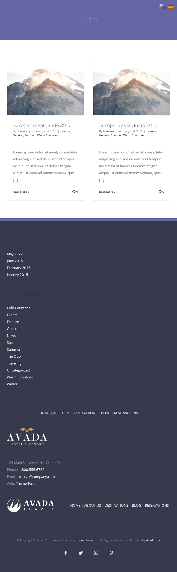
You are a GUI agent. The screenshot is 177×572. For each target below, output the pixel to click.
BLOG (105, 412)
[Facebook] (65, 552)
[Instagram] (96, 552)
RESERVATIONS (126, 412)
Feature (65, 131)
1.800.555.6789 (31, 469)
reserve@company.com (36, 476)
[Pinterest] (111, 552)
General (18, 135)
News (11, 335)
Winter (12, 384)
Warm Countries (47, 135)
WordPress (153, 540)
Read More (20, 192)
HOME (44, 412)
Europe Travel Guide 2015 (37, 87)
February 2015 (18, 267)
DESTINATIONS (85, 412)
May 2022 (15, 254)
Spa (10, 342)
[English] (163, 7)
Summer (30, 135)
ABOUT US (61, 412)
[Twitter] (80, 552)
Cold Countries (18, 307)
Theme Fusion (85, 540)
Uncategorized (18, 370)
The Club (14, 356)
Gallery (54, 87)
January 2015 (17, 274)
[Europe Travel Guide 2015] (45, 86)
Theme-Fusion (27, 483)
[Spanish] (171, 7)
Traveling (14, 363)
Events (12, 314)
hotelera (22, 131)
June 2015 (15, 260)
